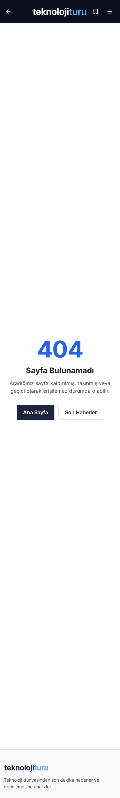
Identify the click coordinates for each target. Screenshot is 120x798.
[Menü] (109, 11)
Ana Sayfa (35, 412)
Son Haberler (81, 412)
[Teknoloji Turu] (59, 11)
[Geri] (16, 11)
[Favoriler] (95, 11)
